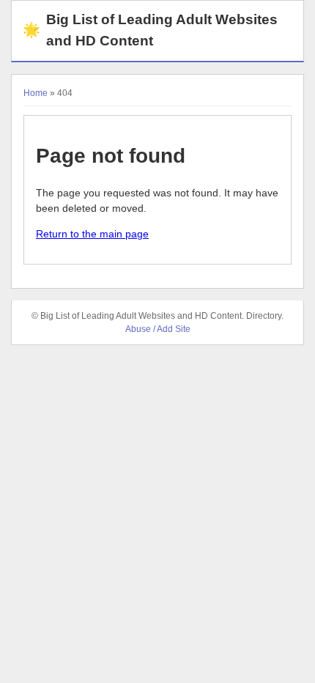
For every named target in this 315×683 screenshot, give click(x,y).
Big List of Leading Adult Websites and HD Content (150, 30)
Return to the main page (92, 234)
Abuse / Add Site (157, 329)
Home (35, 93)
